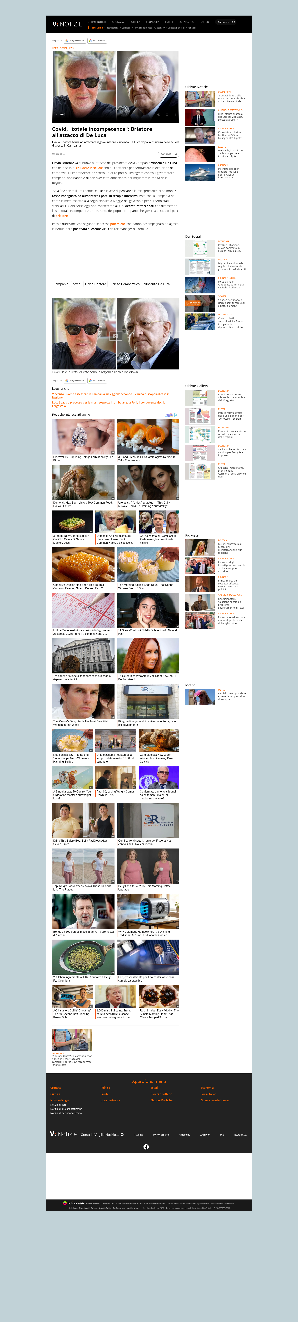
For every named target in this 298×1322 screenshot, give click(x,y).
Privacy (94, 1208)
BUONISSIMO (217, 1203)
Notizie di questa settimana (66, 1108)
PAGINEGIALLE (110, 1203)
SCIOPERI (222, 296)
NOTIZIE (71, 24)
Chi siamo (73, 1208)
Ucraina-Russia (110, 1100)
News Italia (240, 1134)
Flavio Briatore (95, 284)
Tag (222, 1134)
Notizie (67, 1134)
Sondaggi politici (176, 27)
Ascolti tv (160, 27)
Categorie (184, 1134)
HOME (55, 48)
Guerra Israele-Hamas (215, 1100)
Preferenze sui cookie (123, 1208)
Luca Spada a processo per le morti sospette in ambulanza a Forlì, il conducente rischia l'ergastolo (109, 404)
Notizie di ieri (58, 1104)
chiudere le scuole (89, 168)
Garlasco (126, 27)
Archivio (205, 1134)
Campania (61, 284)
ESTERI (169, 22)
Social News (208, 1094)
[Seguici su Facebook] (146, 1148)
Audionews (224, 22)
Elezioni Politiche (161, 1100)
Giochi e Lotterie (161, 1094)
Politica (105, 1087)
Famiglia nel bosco (142, 27)
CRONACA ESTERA (227, 278)
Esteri (154, 1087)
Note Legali (84, 1208)
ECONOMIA (152, 22)
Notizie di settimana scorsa (66, 1113)
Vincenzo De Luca (157, 284)
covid (77, 284)
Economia (207, 1087)
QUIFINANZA (203, 1203)
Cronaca (55, 1087)
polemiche (118, 224)
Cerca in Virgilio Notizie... (100, 1135)
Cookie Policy (105, 1208)
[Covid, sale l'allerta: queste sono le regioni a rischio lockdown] (115, 333)
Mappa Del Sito (161, 1134)
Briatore (62, 216)
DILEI (182, 1203)
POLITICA (135, 22)
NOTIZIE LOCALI (225, 314)
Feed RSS (139, 1134)
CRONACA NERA (226, 128)
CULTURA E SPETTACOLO (230, 110)
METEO (221, 690)
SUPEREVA (229, 1203)
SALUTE (222, 147)
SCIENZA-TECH (187, 22)
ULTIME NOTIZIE (97, 22)
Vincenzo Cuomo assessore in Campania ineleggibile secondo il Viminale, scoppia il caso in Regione (111, 395)
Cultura (55, 1094)
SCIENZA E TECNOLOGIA (230, 595)
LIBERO (88, 1203)
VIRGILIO (97, 1203)
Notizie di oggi (59, 1100)
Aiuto (136, 1208)
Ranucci (192, 27)
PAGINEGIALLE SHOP (128, 1203)
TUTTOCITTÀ (172, 1203)
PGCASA (144, 1203)
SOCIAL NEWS (67, 48)
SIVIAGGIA (191, 1203)
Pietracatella (112, 27)
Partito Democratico (125, 284)
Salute (105, 1094)
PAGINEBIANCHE (157, 1203)
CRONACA (118, 22)
